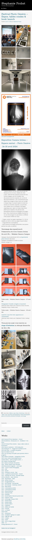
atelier (3, 414)
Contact (9, 431)
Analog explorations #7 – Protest (9, 524)
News (17, 413)
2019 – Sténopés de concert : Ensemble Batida (12, 475)
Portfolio (23, 539)
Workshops (21, 413)
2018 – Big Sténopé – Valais (8, 478)
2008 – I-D (4, 522)
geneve (3, 416)
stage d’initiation (7, 325)
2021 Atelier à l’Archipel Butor (8, 461)
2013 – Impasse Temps (7, 497)
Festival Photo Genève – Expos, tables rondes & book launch (14, 17)
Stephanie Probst (13, 3)
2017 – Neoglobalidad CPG (7, 481)
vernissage (23, 416)
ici (11, 242)
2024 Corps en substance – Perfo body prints (12, 447)
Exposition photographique (14, 414)
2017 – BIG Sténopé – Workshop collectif (11, 485)
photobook (13, 416)
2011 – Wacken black (6, 500)
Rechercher (4, 423)
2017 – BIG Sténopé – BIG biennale (9, 483)
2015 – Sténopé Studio (6, 492)
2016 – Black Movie (6, 486)
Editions (11, 413)
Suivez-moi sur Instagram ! (8, 528)
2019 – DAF (4, 469)
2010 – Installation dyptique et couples (10, 515)
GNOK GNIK (4, 511)
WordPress (16, 539)
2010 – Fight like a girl (6, 516)
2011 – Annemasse (6, 513)
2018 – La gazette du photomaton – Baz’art (12, 474)
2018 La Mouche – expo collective (9, 477)
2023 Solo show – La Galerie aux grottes (11, 450)
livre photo (7, 416)
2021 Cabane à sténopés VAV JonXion (10, 463)
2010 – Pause (4, 519)
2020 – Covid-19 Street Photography (10, 467)
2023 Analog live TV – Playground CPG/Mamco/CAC (13, 448)
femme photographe (25, 414)
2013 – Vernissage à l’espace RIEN (9, 499)
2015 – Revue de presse (7, 491)
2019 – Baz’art (4, 470)
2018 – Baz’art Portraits (7, 480)
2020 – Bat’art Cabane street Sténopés (10, 464)
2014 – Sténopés (5, 494)
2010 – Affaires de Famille (7, 507)
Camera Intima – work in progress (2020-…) (11, 459)
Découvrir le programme (7, 136)
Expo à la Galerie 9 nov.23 (7, 452)
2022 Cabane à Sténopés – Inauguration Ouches (13, 456)
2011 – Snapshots (5, 505)
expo (14, 413)
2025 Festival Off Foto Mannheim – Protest (11, 439)
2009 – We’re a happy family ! (8, 521)
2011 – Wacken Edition (6, 504)
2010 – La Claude (5, 510)
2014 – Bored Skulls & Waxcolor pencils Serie (12, 496)
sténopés (18, 416)
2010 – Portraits (5, 508)
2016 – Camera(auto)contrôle (8, 488)
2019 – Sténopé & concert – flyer (9, 472)
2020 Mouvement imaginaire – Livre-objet (11, 466)
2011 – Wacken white (6, 502)
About (2, 431)
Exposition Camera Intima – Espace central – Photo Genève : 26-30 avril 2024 (15, 143)
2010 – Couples (5, 518)
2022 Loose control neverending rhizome (11, 458)
